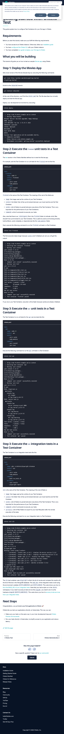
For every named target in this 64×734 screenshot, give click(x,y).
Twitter (5, 719)
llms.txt (5, 706)
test (6, 157)
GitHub (5, 698)
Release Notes (7, 682)
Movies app (38, 61)
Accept (41, 15)
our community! (44, 653)
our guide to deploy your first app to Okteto (31, 50)
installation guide (48, 44)
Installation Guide (8, 670)
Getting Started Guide (9, 673)
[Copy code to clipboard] (59, 77)
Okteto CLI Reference (9, 679)
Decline (53, 15)
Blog (4, 692)
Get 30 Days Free (8, 722)
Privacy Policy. (26, 11)
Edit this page (9, 628)
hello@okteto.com (8, 716)
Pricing (5, 703)
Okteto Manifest (8, 676)
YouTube (5, 700)
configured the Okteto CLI (20, 47)
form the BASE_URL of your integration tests (16, 587)
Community (6, 695)
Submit (32, 657)
